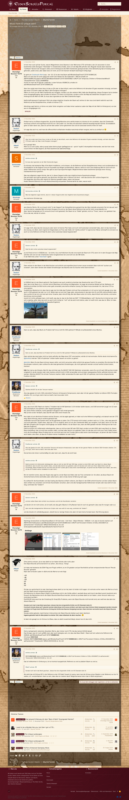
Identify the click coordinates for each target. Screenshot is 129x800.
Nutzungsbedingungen (83, 791)
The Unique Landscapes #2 (34, 741)
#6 (117, 204)
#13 (117, 382)
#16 (117, 494)
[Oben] (117, 791)
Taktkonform (109, 729)
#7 (117, 225)
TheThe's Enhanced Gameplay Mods (36, 748)
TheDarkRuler (109, 735)
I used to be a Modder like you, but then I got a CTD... (35, 727)
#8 (117, 242)
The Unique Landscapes (33, 734)
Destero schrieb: (30, 245)
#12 (117, 345)
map (64, 26)
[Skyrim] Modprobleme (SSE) (53, 721)
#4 (117, 155)
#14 (117, 404)
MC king (18, 736)
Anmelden (88, 773)
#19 (117, 628)
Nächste (18, 57)
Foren (48, 776)
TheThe (18, 750)
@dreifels (27, 358)
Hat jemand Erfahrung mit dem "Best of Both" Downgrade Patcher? (50, 719)
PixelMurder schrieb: (31, 349)
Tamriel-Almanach (52, 783)
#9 (117, 263)
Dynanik (18, 729)
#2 (117, 119)
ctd (46, 26)
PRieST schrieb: (30, 667)
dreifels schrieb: (30, 158)
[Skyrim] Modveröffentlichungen (40, 750)
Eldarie (111, 742)
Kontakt (49, 787)
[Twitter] (120, 797)
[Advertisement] (64, 43)
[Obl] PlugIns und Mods (42, 736)
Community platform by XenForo (26, 796)
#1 (117, 62)
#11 (117, 327)
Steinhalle (43, 257)
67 (56, 736)
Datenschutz (94, 791)
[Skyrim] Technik (35, 729)
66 (53, 736)
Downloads (50, 780)
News (48, 773)
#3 (117, 136)
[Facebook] (117, 797)
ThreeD (18, 743)
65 (51, 736)
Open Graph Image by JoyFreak (17, 797)
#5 (117, 187)
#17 (117, 518)
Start (114, 791)
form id (59, 26)
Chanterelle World (38, 75)
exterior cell (51, 26)
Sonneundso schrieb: (31, 191)
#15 (117, 440)
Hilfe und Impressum (106, 791)
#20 (117, 649)
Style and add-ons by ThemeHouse (55, 796)
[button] (17, 9)
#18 (117, 559)
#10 (117, 279)
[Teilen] (115, 62)
